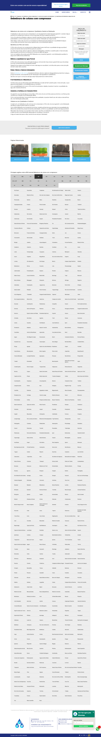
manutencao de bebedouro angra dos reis (65, 16)
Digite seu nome (81, 33)
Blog (74, 12)
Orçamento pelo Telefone (81, 70)
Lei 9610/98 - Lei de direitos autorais (60, 711)
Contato (83, 12)
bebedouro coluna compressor (30, 16)
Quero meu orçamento (64, 128)
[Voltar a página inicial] (15, 12)
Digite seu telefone (81, 43)
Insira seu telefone (78, 720)
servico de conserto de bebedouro (46, 16)
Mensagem (81, 49)
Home (57, 12)
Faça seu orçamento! (81, 5)
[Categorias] (89, 12)
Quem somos (66, 12)
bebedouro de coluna (21, 73)
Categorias (18, 16)
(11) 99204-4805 (63, 720)
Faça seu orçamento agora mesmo (61, 5)
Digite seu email (81, 38)
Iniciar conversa (83, 726)
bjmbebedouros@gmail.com (67, 723)
